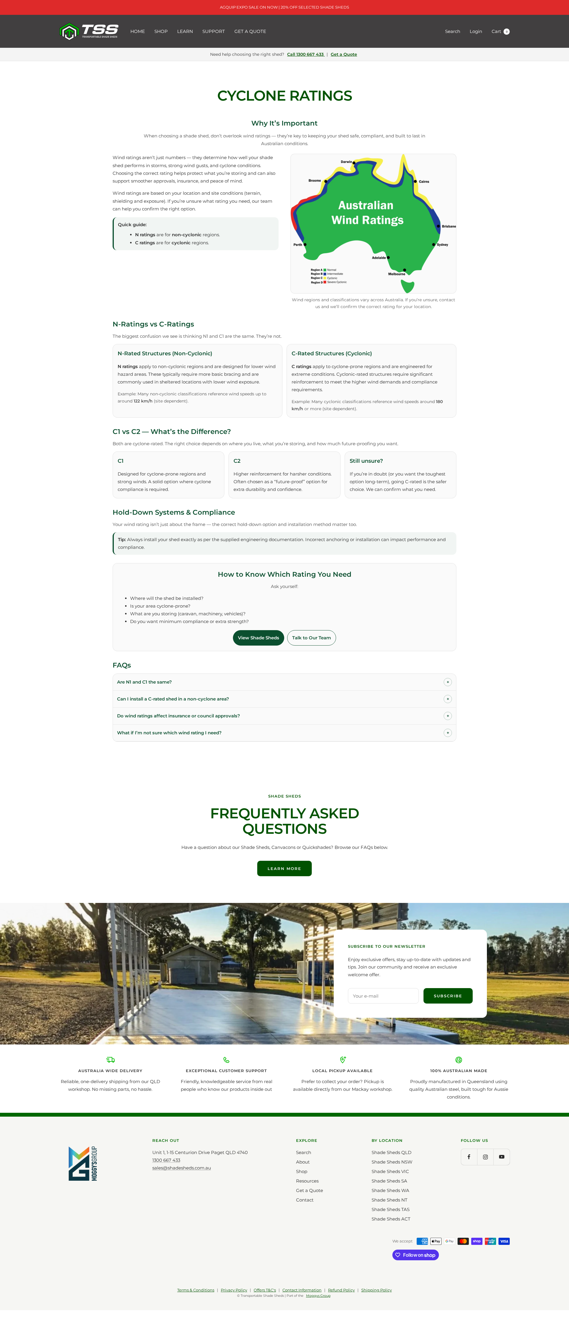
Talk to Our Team (311, 638)
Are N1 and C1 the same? (283, 682)
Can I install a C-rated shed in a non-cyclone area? (283, 699)
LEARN (185, 31)
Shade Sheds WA (390, 1190)
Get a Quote (344, 54)
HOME (137, 31)
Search (452, 31)
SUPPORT (213, 31)
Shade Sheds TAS (391, 1209)
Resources (307, 1181)
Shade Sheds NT (389, 1200)
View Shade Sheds (258, 638)
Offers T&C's (265, 1290)
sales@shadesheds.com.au (181, 1168)
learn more (284, 868)
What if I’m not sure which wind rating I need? (283, 733)
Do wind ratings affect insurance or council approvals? (283, 716)
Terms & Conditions (195, 1290)
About (303, 1162)
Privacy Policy (234, 1290)
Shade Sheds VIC (390, 1171)
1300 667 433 (166, 1160)
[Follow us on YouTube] (501, 1157)
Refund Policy (341, 1290)
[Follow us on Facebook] (469, 1157)
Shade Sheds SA (389, 1181)
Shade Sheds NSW (392, 1162)
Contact (305, 1200)
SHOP (161, 31)
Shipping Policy (376, 1290)
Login (476, 31)
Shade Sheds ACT (391, 1219)
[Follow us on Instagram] (485, 1157)
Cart (500, 31)
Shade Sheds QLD (391, 1152)
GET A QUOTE (250, 31)
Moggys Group (318, 1296)
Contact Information (302, 1290)
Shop (301, 1171)
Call (305, 54)
